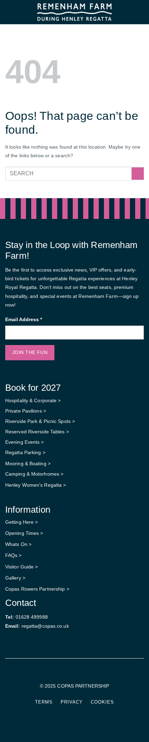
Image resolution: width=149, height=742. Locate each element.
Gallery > (15, 578)
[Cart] (140, 12)
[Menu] (8, 12)
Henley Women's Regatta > (35, 485)
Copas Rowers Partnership (35, 589)
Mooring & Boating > (28, 463)
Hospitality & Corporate (31, 400)
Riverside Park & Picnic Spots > (40, 421)
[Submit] (138, 173)
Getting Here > (21, 522)
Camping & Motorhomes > (34, 474)
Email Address (23, 319)
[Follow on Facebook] (70, 674)
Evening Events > (24, 442)
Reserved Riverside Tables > (37, 431)
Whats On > (18, 544)
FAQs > (13, 555)
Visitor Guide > (21, 566)
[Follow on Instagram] (78, 674)
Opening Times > (24, 533)
